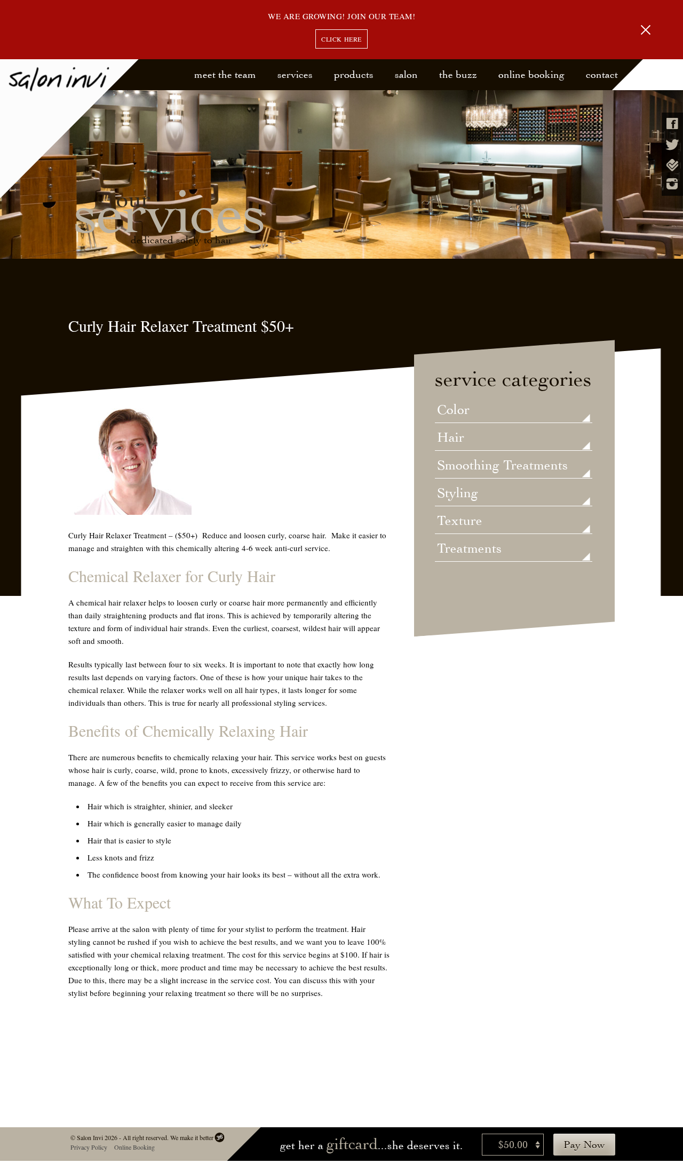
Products (354, 74)
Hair (450, 438)
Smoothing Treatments (502, 465)
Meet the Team (225, 74)
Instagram (672, 184)
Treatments (469, 548)
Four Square (672, 165)
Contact (602, 74)
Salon (406, 74)
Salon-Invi (69, 128)
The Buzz (458, 74)
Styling (457, 493)
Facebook (672, 123)
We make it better (191, 1137)
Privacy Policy (88, 1147)
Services (295, 74)
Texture (459, 521)
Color (453, 410)
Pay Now (584, 1144)
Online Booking (531, 74)
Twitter (672, 144)
